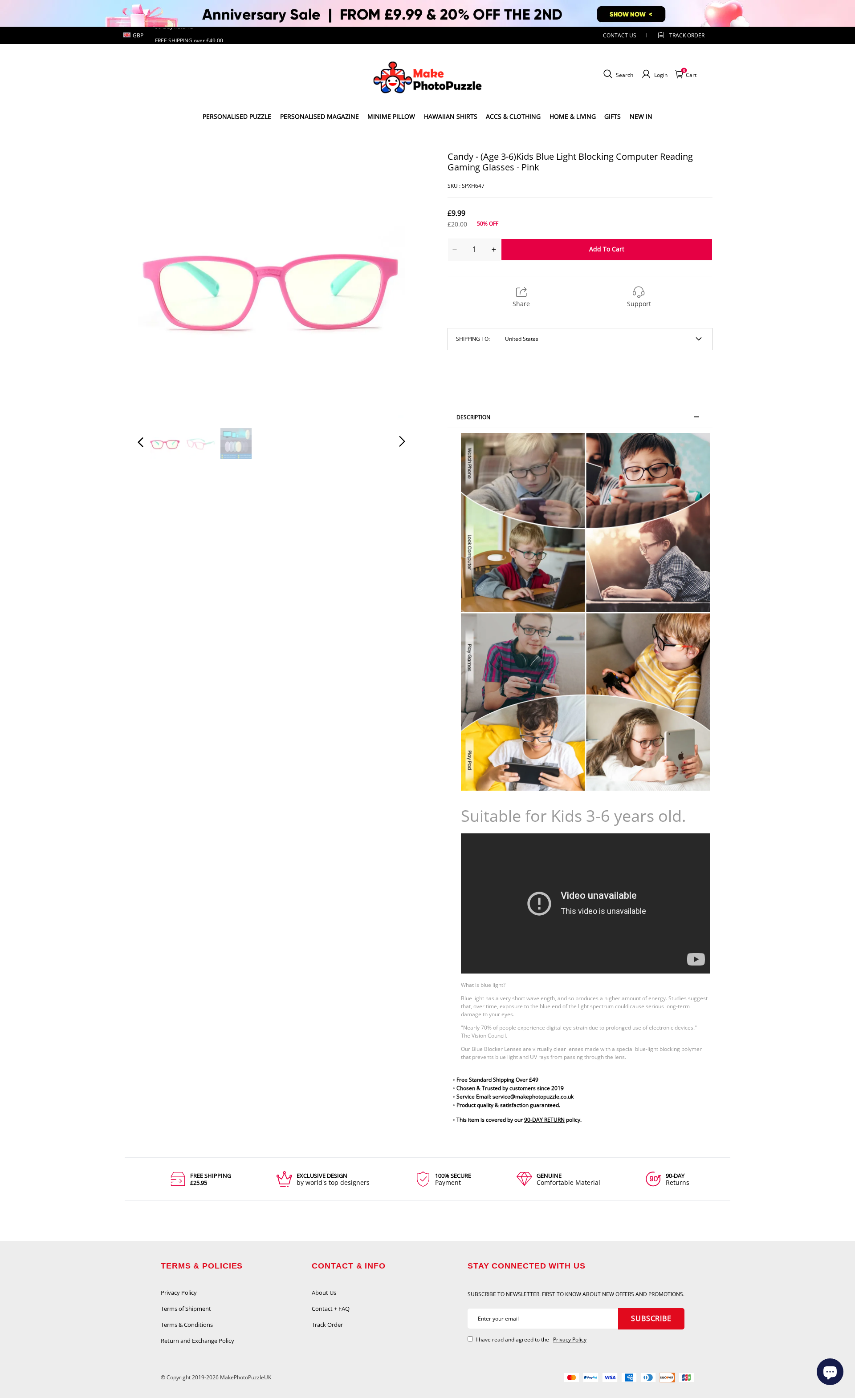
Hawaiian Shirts (450, 116)
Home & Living (573, 116)
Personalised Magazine (319, 116)
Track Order (686, 35)
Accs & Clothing (513, 116)
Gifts (612, 116)
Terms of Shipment (186, 1309)
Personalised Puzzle (237, 116)
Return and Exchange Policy (197, 1341)
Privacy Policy (179, 1293)
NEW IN (641, 116)
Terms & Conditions (187, 1325)
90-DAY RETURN (544, 1119)
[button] (158, 284)
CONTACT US (619, 35)
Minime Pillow (391, 116)
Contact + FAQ (331, 1309)
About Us (324, 1293)
